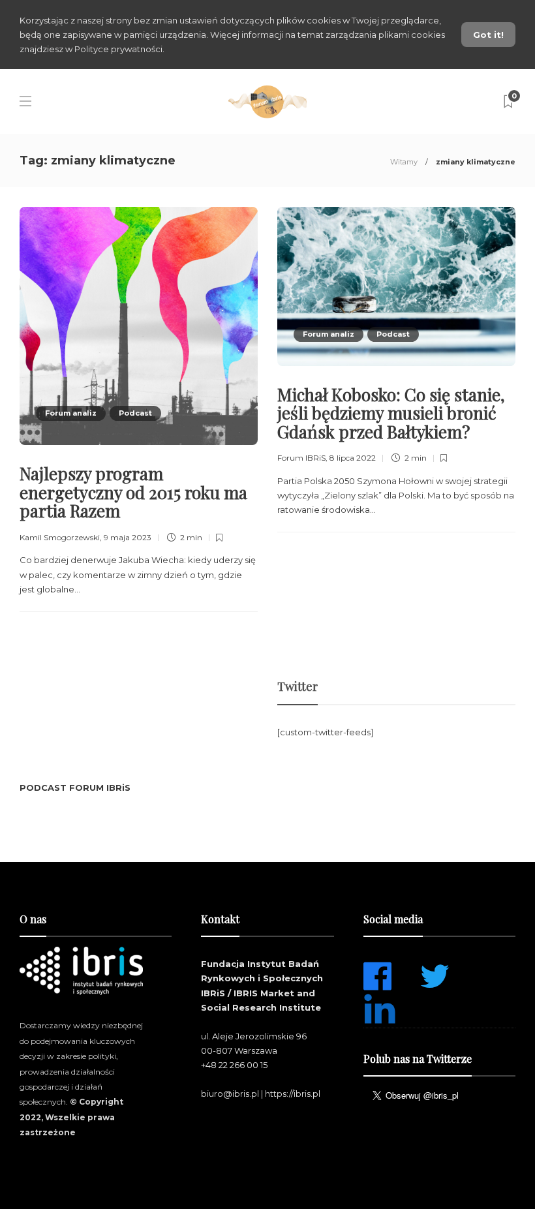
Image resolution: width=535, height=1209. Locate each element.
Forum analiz (71, 413)
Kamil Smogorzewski (60, 537)
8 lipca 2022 (352, 458)
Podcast (135, 413)
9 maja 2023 (127, 537)
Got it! (488, 34)
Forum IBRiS (301, 458)
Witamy (404, 161)
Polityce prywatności (118, 49)
